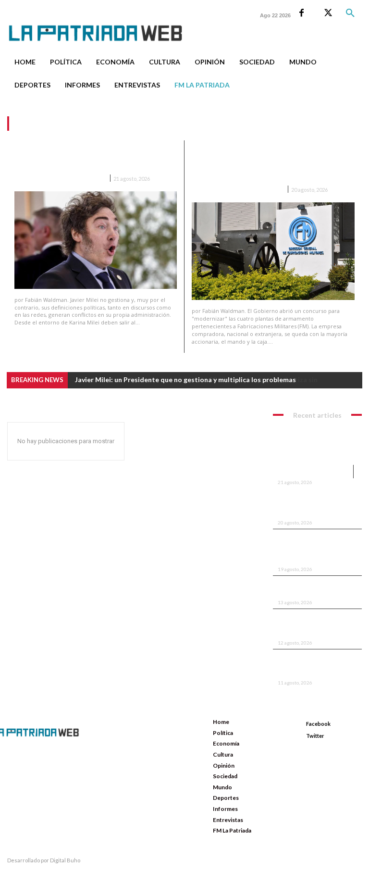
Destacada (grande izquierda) (60, 178)
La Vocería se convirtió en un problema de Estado (315, 590)
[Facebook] (301, 13)
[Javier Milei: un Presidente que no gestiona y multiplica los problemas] (95, 240)
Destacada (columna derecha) (237, 190)
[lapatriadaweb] (103, 25)
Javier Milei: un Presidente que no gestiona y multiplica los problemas (90, 158)
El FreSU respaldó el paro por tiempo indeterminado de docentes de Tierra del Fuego (317, 626)
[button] (350, 13)
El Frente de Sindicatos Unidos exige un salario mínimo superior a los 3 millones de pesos (308, 549)
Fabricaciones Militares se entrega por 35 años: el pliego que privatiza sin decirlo (267, 164)
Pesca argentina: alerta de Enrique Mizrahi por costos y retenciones (315, 666)
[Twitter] (328, 13)
